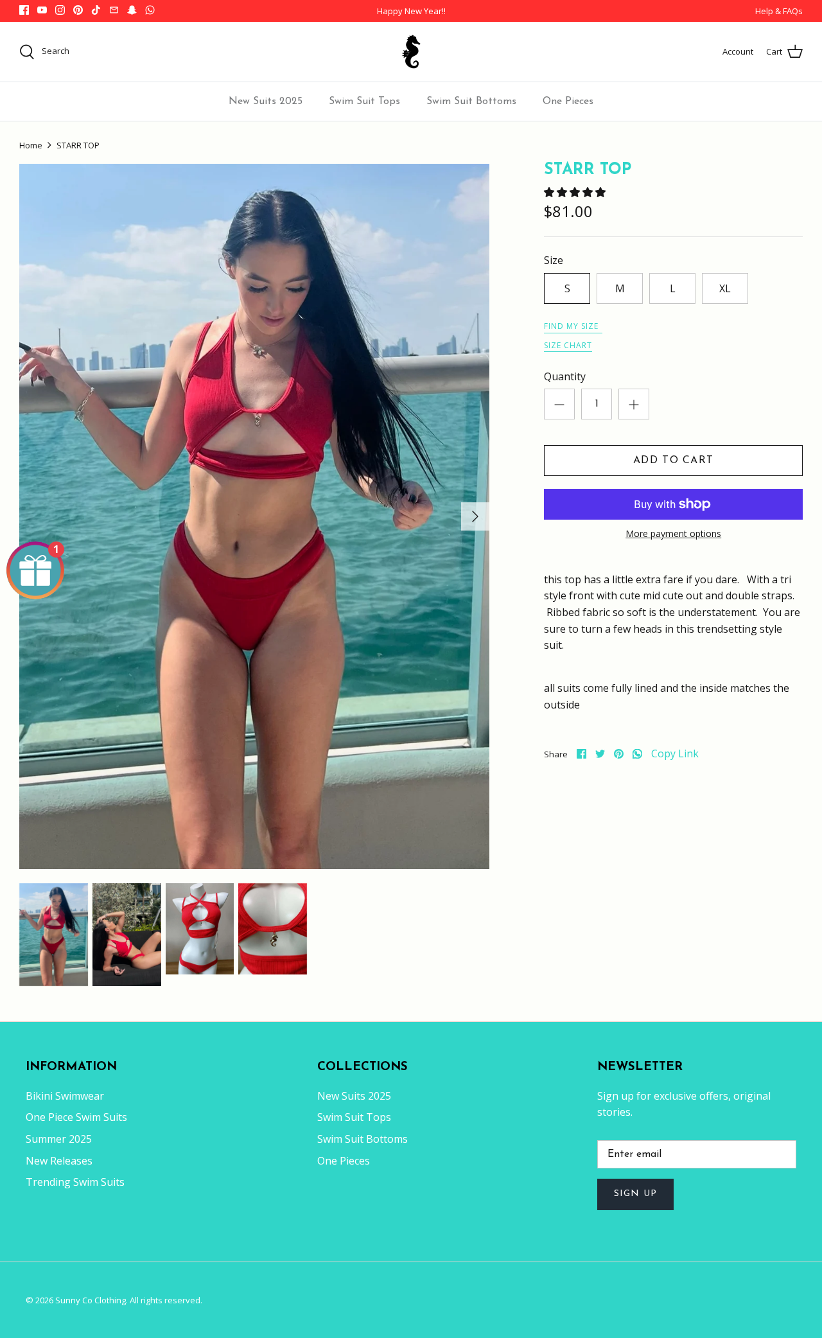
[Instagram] (60, 10)
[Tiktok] (96, 10)
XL (725, 288)
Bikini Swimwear (65, 1096)
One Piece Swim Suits (76, 1117)
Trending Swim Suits (75, 1182)
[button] (576, 192)
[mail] (114, 10)
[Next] (475, 516)
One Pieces (568, 101)
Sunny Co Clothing (90, 1300)
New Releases (59, 1161)
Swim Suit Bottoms (471, 101)
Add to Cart (673, 460)
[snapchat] (132, 10)
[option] (254, 516)
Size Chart (568, 345)
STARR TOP (78, 145)
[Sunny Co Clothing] (411, 52)
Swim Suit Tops (364, 101)
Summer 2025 (59, 1139)
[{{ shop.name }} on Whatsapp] (150, 10)
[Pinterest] (78, 10)
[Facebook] (24, 10)
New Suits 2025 (265, 101)
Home (30, 145)
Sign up (635, 1194)
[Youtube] (42, 10)
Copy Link (675, 754)
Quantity (565, 376)
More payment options (673, 534)
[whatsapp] (637, 754)
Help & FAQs (779, 11)
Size (553, 260)
